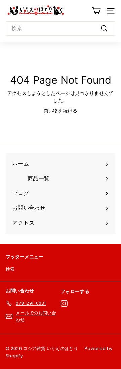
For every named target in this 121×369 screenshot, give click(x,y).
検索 (10, 269)
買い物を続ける (60, 110)
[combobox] (60, 28)
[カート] (96, 11)
